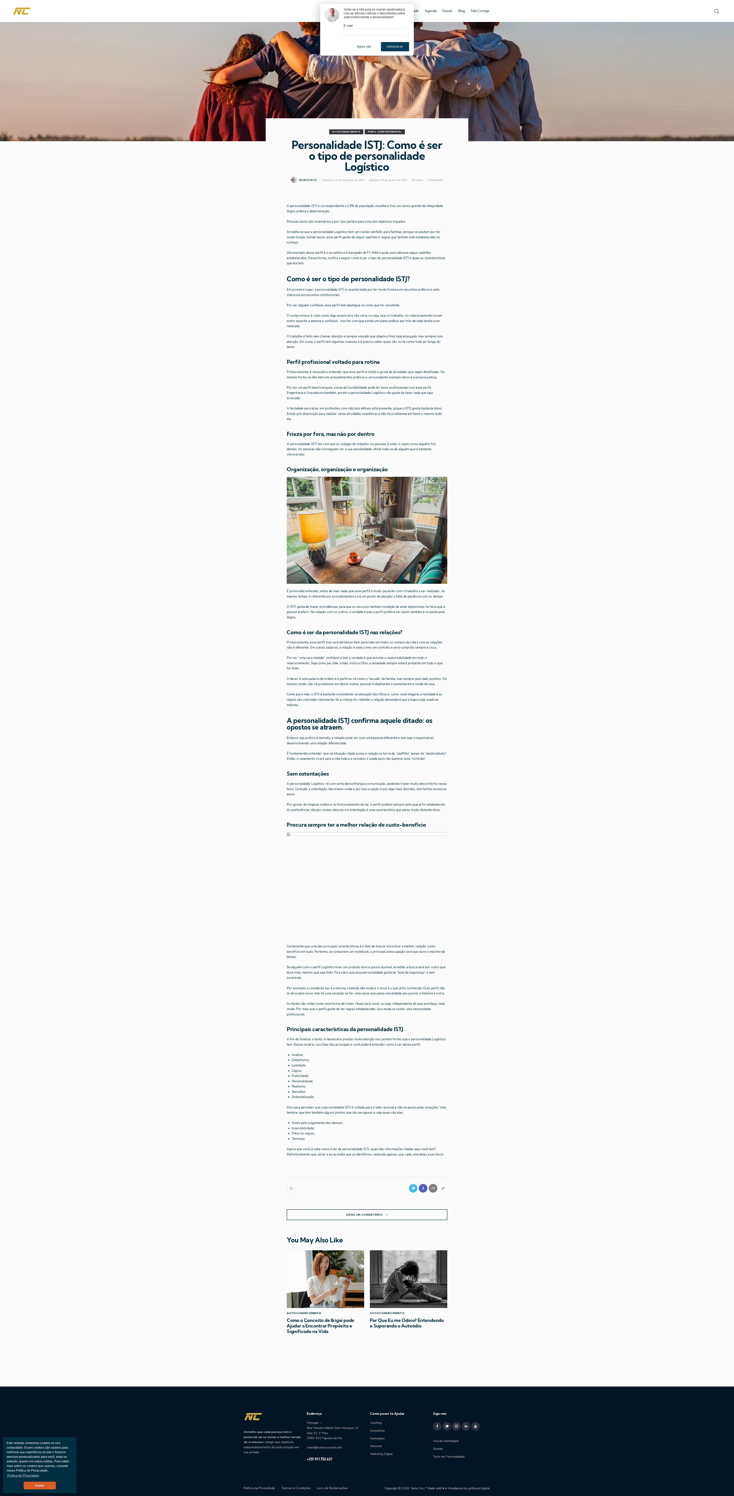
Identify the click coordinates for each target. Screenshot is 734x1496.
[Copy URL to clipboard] (443, 1188)
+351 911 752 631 (319, 1459)
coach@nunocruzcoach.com (324, 1447)
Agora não (364, 46)
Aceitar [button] (40, 1485)
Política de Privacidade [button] (23, 1475)
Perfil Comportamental (385, 132)
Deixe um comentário (364, 1214)
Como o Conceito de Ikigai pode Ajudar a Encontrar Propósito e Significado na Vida (320, 1326)
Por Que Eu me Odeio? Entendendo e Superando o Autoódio (407, 1323)
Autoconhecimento (346, 132)
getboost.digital (479, 1488)
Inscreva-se (395, 46)
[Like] (291, 1188)
